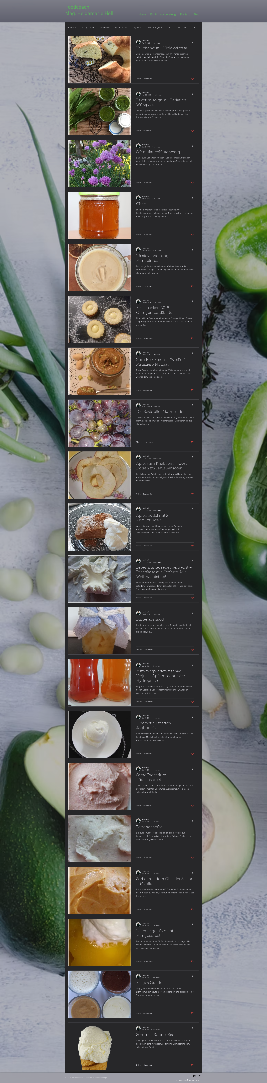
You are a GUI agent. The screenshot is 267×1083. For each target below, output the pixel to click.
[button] (195, 27)
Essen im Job (121, 27)
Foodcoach (77, 7)
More (180, 27)
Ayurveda (138, 27)
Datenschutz (193, 1080)
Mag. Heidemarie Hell (89, 14)
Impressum (181, 1080)
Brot (171, 27)
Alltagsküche (88, 27)
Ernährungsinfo (155, 27)
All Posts (72, 27)
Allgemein (105, 27)
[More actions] (193, 41)
